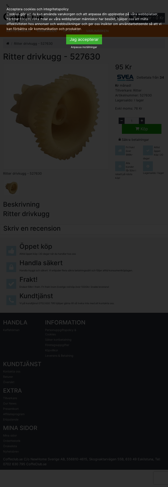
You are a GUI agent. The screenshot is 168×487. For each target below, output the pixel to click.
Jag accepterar (84, 39)
